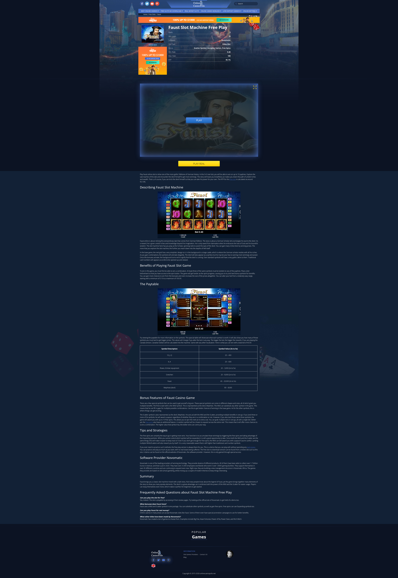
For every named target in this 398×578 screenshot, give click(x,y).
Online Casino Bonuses (210, 11)
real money (251, 447)
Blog (184, 557)
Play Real (199, 163)
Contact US (203, 554)
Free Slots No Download (171, 11)
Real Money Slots (192, 11)
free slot (233, 179)
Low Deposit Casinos (231, 11)
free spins (149, 422)
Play (199, 120)
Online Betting (249, 11)
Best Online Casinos (149, 11)
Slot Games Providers (190, 554)
